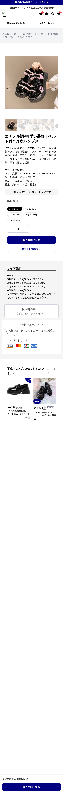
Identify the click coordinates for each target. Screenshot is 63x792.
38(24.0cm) (31, 214)
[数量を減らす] (12, 229)
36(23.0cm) (31, 209)
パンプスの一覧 (29, 34)
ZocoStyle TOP (9, 34)
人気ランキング (46, 23)
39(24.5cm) (14, 220)
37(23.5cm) (14, 214)
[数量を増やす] (25, 229)
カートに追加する (31, 249)
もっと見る (51, 371)
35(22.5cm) (14, 209)
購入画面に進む (31, 240)
